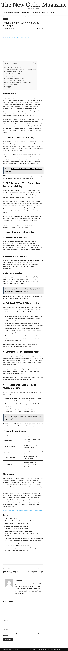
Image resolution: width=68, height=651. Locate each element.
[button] (63, 13)
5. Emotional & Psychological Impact (15, 80)
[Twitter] (8, 32)
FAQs (9, 87)
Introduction (8, 66)
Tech (48, 12)
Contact (40, 649)
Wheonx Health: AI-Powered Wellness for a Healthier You (35, 572)
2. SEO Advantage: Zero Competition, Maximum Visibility (21, 69)
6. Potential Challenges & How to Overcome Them (18, 82)
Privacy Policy (46, 649)
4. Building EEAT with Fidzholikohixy (14, 78)
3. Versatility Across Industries (14, 71)
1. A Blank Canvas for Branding (13, 67)
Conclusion (8, 86)
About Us (35, 649)
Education (16, 12)
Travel (53, 12)
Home (5, 12)
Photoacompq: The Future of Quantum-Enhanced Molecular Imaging (23, 510)
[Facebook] (5, 32)
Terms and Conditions (56, 649)
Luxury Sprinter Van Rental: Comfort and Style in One (10, 572)
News (43, 12)
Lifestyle (37, 12)
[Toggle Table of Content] (34, 63)
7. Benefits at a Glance (12, 84)
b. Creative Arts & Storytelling (15, 75)
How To (32, 12)
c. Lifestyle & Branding (13, 76)
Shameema (7, 28)
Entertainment (25, 12)
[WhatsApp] (16, 32)
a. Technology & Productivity (14, 73)
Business (10, 12)
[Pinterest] (12, 32)
